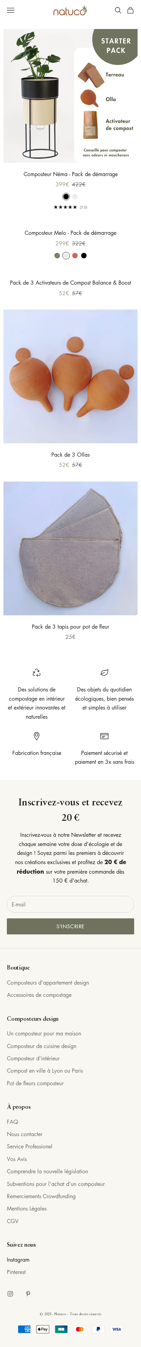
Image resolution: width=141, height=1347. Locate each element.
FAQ (12, 1122)
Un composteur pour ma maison (44, 1033)
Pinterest (16, 1272)
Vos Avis (17, 1159)
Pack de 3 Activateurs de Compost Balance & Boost (70, 282)
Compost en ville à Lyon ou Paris (45, 1070)
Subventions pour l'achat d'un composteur (56, 1184)
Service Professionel (29, 1146)
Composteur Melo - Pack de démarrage (70, 233)
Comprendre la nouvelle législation (47, 1171)
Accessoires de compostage (39, 995)
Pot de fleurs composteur (35, 1083)
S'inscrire (70, 926)
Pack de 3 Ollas (70, 454)
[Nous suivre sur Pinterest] (28, 1293)
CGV (12, 1221)
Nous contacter (24, 1134)
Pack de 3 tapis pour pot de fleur (70, 626)
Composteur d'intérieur (33, 1058)
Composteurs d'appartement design (48, 982)
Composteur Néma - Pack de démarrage (71, 174)
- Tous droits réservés (84, 1314)
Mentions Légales (27, 1208)
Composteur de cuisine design (41, 1046)
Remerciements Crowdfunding (41, 1196)
